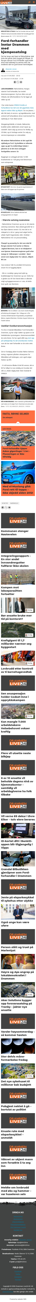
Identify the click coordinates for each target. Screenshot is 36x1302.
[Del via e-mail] (20, 82)
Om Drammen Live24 (18, 1227)
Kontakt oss (18, 1230)
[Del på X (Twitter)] (18, 82)
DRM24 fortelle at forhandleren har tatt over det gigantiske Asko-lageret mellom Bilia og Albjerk (17, 107)
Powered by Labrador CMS (18, 1299)
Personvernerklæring (18, 1225)
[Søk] (29, 2)
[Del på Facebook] (14, 82)
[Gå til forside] (13, 2)
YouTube (18, 1280)
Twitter (18, 1274)
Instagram (18, 1277)
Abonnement (18, 1219)
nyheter (5, 503)
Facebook (18, 1271)
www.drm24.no (8, 1292)
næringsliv (14, 503)
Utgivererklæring (18, 1222)
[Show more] (18, 423)
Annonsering (18, 1216)
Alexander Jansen (25, 1240)
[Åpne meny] (34, 2)
